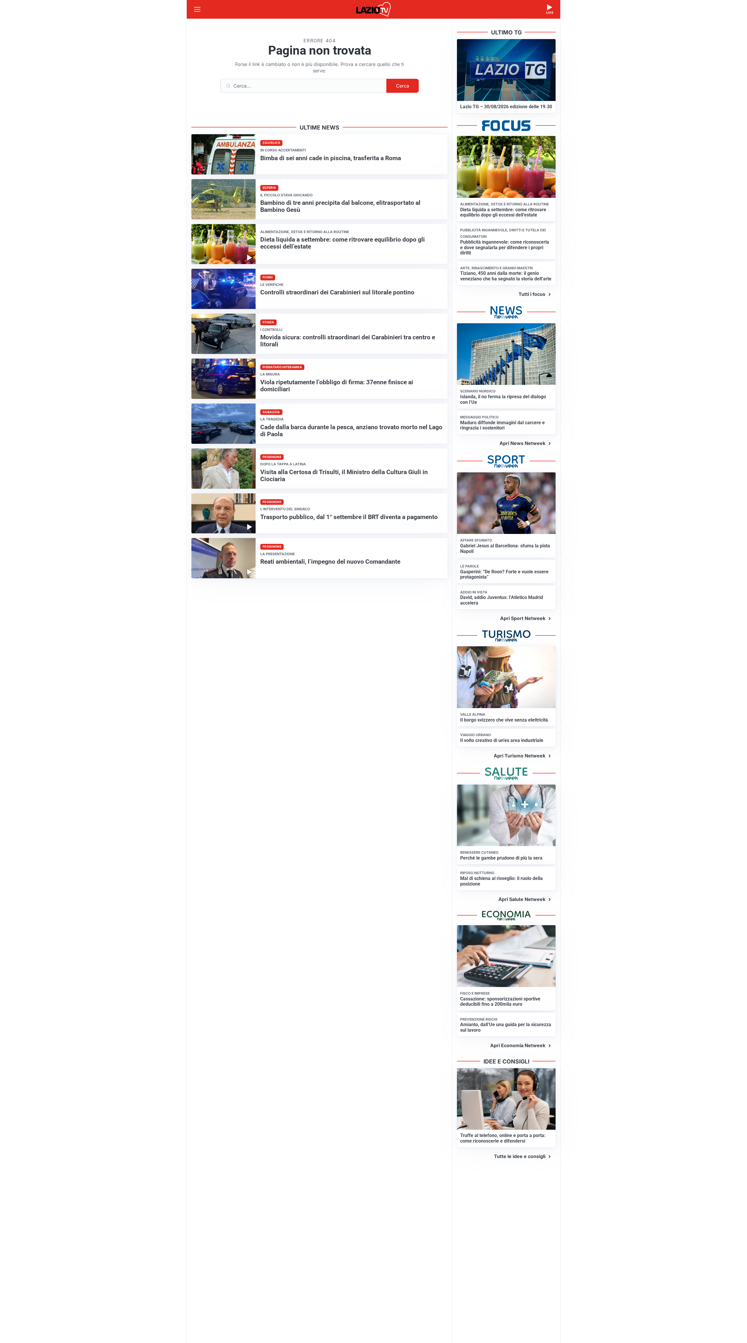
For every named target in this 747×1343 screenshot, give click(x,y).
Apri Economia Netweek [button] (517, 1045)
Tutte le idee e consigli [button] (519, 1156)
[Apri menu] (197, 9)
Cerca (402, 86)
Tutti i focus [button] (532, 294)
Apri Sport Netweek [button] (522, 618)
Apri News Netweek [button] (522, 443)
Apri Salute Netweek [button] (521, 899)
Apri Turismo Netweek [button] (519, 756)
